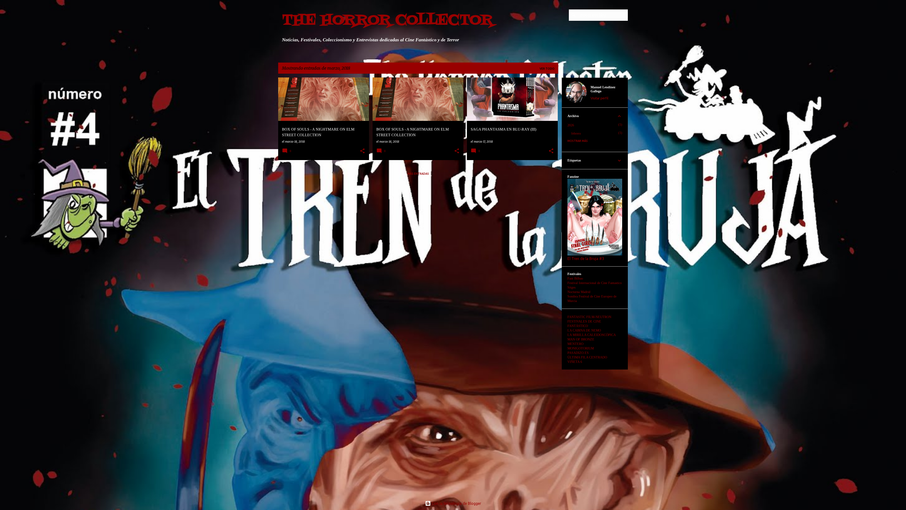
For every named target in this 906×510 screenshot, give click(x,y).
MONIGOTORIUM (580, 348)
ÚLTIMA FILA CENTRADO (587, 357)
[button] (362, 151)
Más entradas (418, 173)
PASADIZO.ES (578, 353)
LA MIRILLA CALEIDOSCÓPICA (591, 335)
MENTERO (575, 344)
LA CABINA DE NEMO (584, 330)
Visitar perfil (599, 98)
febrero (576, 133)
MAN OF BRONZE (580, 339)
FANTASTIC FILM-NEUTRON (589, 317)
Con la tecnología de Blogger (456, 503)
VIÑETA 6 (574, 362)
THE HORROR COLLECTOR (387, 20)
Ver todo (547, 68)
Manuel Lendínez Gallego (603, 89)
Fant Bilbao (575, 278)
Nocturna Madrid (578, 292)
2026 (570, 125)
